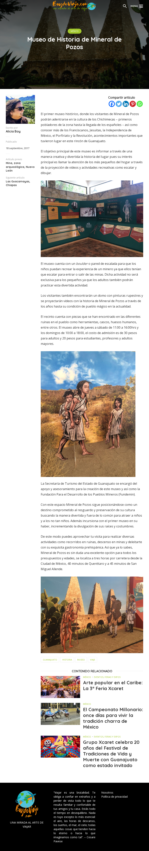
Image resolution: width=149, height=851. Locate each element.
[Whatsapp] (140, 104)
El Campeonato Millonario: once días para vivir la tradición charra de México (113, 718)
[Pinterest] (133, 104)
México (75, 31)
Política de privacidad (114, 796)
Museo (81, 659)
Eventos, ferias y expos (107, 677)
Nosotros (107, 792)
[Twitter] (119, 104)
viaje (92, 659)
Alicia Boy (13, 131)
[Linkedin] (126, 104)
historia (67, 659)
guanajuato (50, 659)
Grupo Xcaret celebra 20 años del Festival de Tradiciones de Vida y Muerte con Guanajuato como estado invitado (111, 753)
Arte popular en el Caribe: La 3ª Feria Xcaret (113, 685)
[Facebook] (112, 104)
